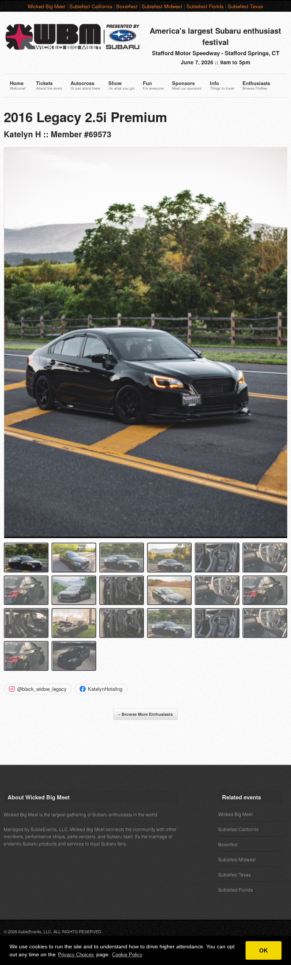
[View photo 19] (26, 656)
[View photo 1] (26, 557)
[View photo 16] (169, 623)
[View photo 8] (74, 590)
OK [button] (263, 950)
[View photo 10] (169, 590)
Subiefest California (90, 6)
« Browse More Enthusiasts (145, 714)
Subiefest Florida (205, 6)
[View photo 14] (74, 623)
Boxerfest (127, 6)
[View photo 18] (264, 623)
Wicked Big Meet (46, 6)
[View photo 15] (121, 623)
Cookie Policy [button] (127, 954)
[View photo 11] (217, 590)
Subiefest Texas (245, 6)
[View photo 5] (217, 557)
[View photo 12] (264, 590)
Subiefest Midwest (162, 6)
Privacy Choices (76, 954)
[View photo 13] (26, 623)
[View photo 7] (26, 590)
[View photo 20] (74, 656)
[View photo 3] (121, 557)
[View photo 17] (217, 623)
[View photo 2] (74, 557)
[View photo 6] (264, 557)
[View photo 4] (169, 557)
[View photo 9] (121, 590)
